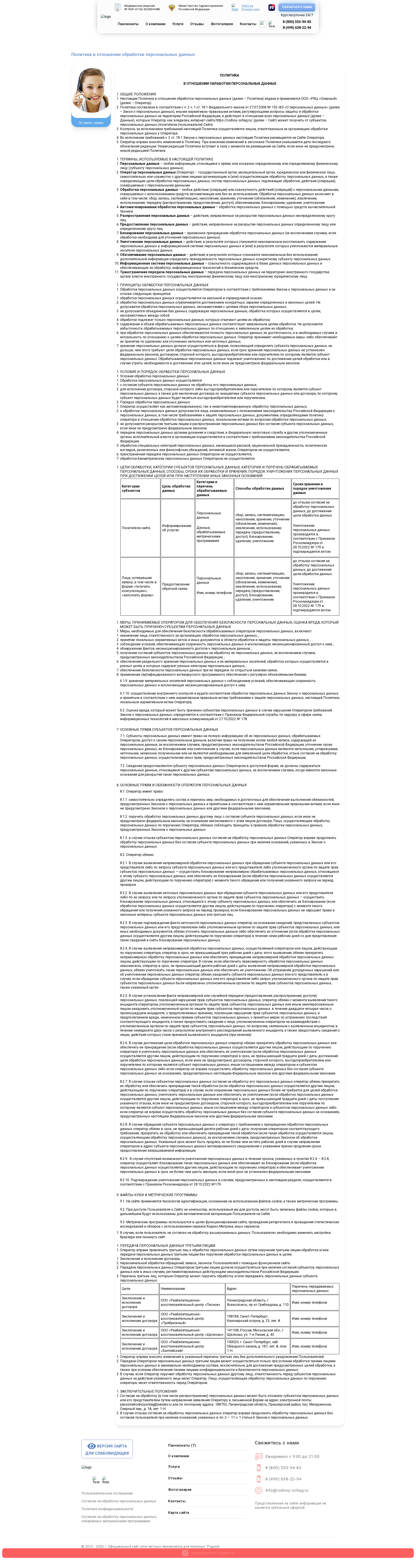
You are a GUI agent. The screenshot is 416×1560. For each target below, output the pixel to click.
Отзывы (175, 1478)
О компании (155, 24)
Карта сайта (178, 1513)
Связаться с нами (297, 7)
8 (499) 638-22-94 (297, 28)
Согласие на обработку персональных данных (118, 1501)
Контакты (176, 1501)
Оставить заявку (91, 122)
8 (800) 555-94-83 (297, 22)
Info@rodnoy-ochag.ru (287, 1490)
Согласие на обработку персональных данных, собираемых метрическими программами (119, 1519)
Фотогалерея (180, 1490)
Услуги (174, 1467)
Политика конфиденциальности (107, 1509)
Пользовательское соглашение (107, 1493)
